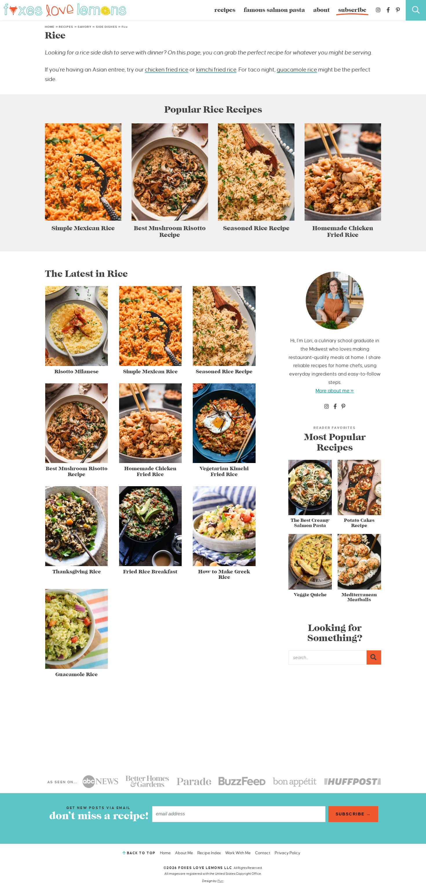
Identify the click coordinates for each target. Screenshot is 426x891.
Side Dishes (106, 26)
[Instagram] (378, 10)
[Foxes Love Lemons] (65, 10)
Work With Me (238, 853)
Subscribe (352, 10)
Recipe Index (209, 853)
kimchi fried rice (216, 70)
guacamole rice (297, 70)
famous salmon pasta (274, 10)
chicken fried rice (166, 70)
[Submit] (374, 657)
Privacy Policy (287, 853)
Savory (85, 26)
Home (49, 26)
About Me (184, 853)
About (321, 10)
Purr (220, 881)
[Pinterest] (398, 10)
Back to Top (141, 853)
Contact (262, 853)
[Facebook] (388, 10)
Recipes (224, 10)
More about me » (335, 391)
